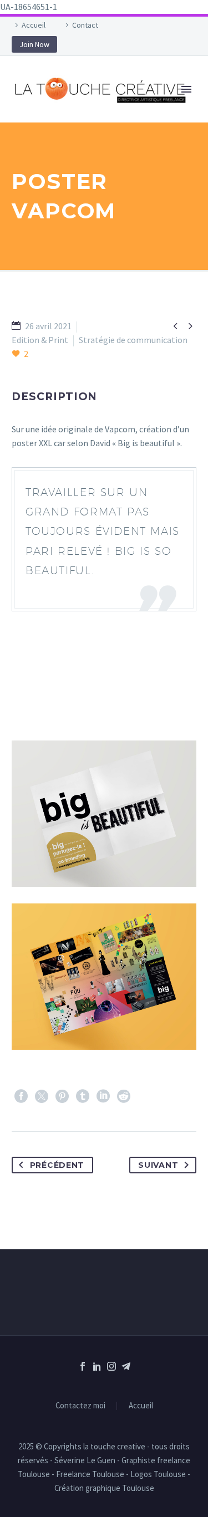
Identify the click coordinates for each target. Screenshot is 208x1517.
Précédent (57, 1165)
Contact (85, 25)
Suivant (158, 1165)
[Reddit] (123, 1096)
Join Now (34, 44)
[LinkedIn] (103, 1096)
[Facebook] (21, 1096)
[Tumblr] (82, 1096)
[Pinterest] (62, 1096)
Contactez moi (80, 1406)
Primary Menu (186, 89)
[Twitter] (41, 1096)
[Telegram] (125, 1366)
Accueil (33, 25)
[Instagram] (111, 1366)
